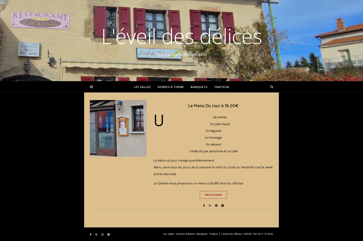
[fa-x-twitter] (96, 234)
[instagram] (102, 234)
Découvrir (213, 194)
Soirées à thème (170, 87)
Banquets (199, 87)
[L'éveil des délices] (181, 40)
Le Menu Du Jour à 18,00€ (213, 105)
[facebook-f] (91, 234)
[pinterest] (108, 234)
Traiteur (221, 87)
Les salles (142, 87)
